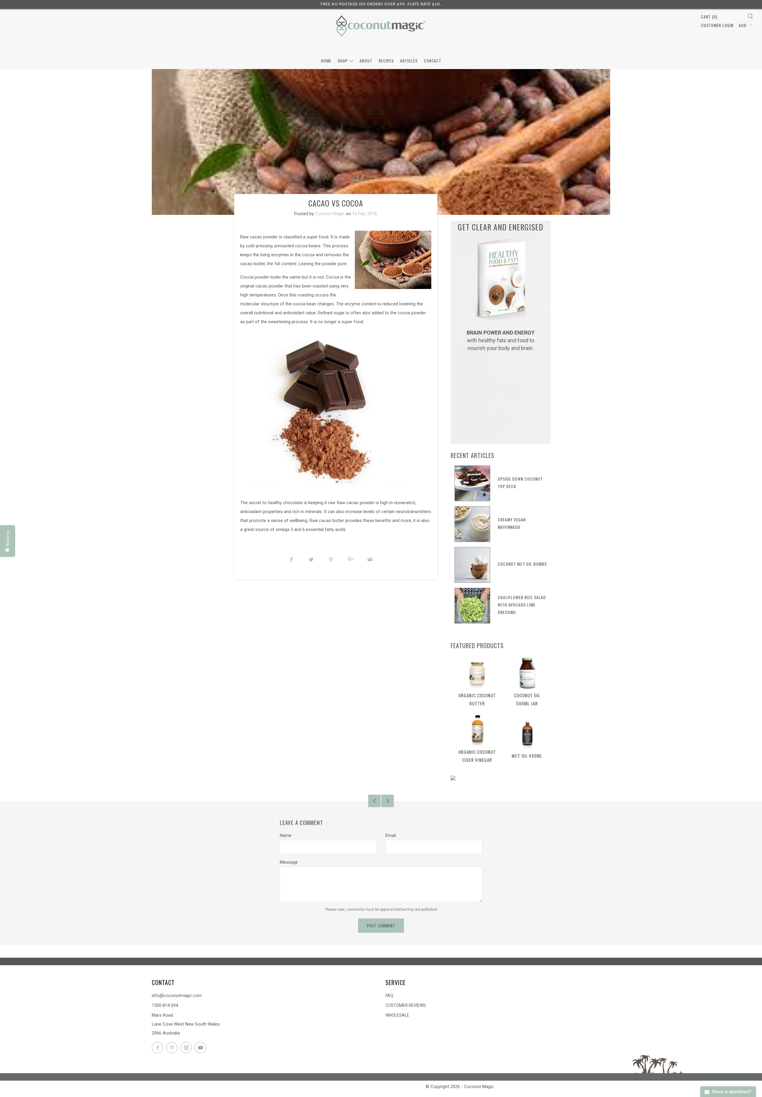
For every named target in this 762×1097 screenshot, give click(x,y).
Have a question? (730, 1091)
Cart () (709, 16)
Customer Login (717, 25)
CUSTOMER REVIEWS (405, 1005)
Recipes (386, 60)
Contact (432, 60)
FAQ (389, 995)
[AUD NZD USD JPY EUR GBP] (746, 25)
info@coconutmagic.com (177, 995)
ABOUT (366, 60)
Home (326, 60)
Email (390, 835)
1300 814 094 (165, 1005)
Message (289, 862)
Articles (409, 60)
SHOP (343, 60)
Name (285, 835)
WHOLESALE (397, 1015)
